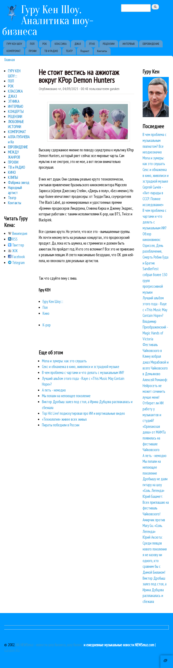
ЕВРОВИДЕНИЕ (151, 44)
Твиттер (17, 245)
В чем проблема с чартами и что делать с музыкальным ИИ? (83, 372)
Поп (45, 307)
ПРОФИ (32, 51)
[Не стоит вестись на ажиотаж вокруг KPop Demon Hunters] (88, 140)
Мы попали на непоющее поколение (66, 395)
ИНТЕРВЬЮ (129, 44)
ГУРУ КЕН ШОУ (14, 44)
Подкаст (84, 51)
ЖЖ (14, 250)
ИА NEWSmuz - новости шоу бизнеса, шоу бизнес (49, 644)
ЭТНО (92, 44)
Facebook (18, 256)
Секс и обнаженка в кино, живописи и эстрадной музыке (80, 366)
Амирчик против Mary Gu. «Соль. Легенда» (154, 525)
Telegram (18, 262)
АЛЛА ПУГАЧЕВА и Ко (19, 139)
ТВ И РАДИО (51, 51)
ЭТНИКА (13, 101)
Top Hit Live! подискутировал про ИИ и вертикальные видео (83, 413)
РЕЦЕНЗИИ (109, 44)
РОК (44, 44)
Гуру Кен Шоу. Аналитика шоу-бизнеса (47, 20)
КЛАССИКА (61, 44)
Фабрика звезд (18, 182)
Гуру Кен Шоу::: (53, 301)
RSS (14, 239)
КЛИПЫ (13, 177)
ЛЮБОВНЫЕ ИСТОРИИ (16, 124)
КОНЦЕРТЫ (16, 111)
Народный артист (15, 190)
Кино (46, 313)
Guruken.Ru (12, 650)
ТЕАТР (69, 51)
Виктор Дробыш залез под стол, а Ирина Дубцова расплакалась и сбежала (154, 590)
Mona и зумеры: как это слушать (64, 360)
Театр (12, 197)
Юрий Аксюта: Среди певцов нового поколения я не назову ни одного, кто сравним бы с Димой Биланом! (155, 555)
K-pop (47, 324)
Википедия (19, 233)
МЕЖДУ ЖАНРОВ (14, 154)
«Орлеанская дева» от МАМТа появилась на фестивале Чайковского (154, 438)
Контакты (102, 51)
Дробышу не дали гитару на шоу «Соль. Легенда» (155, 484)
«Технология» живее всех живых (64, 419)
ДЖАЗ (77, 44)
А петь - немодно (54, 390)
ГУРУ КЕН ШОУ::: (14, 73)
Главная (9, 59)
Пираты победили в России (60, 424)
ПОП (32, 44)
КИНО (12, 172)
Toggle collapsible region (166, 661)
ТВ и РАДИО (16, 167)
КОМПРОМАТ (14, 51)
